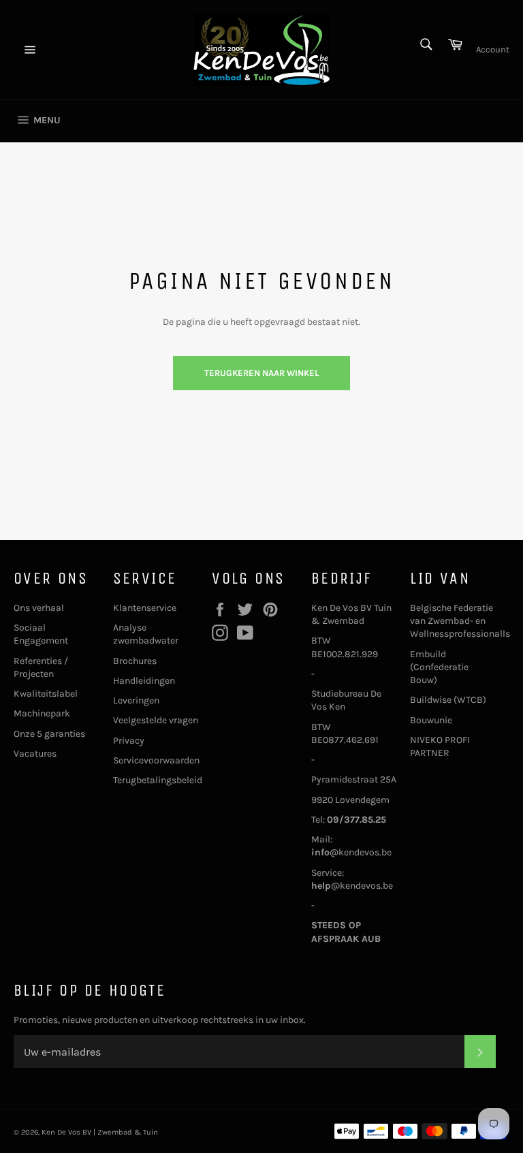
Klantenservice (144, 608)
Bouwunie (431, 720)
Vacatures (35, 753)
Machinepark (42, 713)
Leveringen (136, 700)
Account (492, 49)
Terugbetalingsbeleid (157, 780)
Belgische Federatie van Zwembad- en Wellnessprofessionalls (460, 621)
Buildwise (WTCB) (448, 700)
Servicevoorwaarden (156, 760)
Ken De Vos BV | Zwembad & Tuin (100, 1132)
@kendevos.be (351, 852)
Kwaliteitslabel (46, 693)
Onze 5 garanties (49, 734)
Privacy (128, 740)
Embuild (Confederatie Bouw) (439, 667)
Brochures (135, 661)
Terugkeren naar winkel (261, 373)
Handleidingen (144, 680)
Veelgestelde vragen (155, 720)
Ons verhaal (39, 608)
